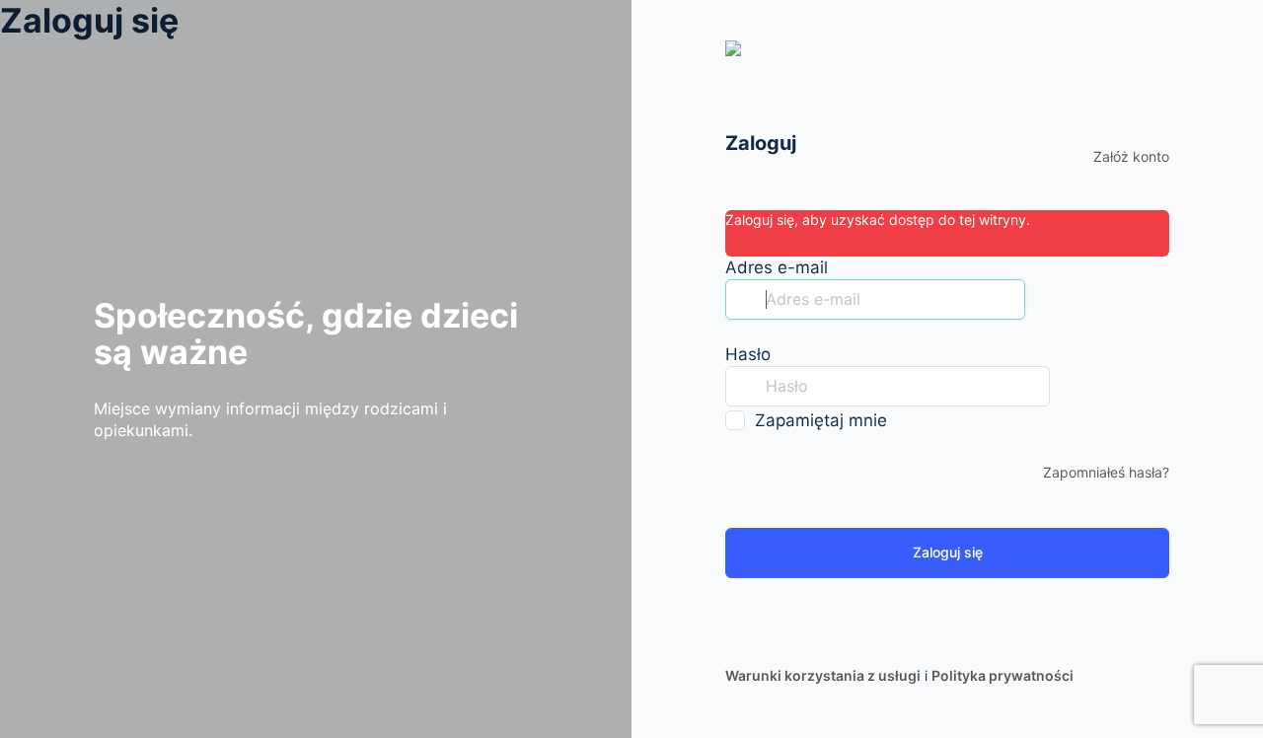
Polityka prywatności (1002, 675)
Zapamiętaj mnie (821, 420)
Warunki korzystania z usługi (823, 675)
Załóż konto (1131, 156)
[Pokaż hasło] (1069, 386)
